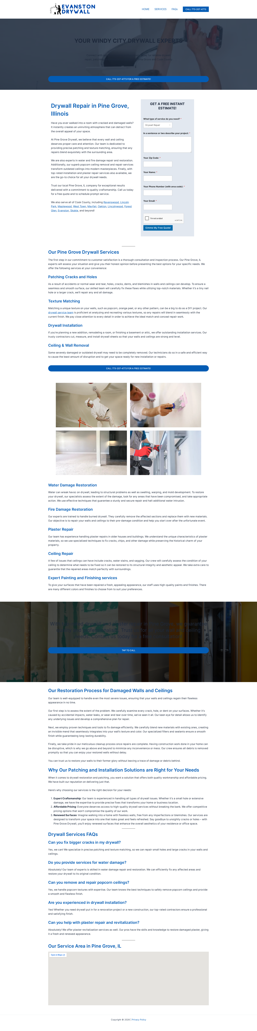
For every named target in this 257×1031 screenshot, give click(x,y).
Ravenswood (111, 202)
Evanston (63, 210)
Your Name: (150, 172)
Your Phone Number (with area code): (164, 186)
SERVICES (160, 9)
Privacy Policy (139, 1019)
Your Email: (150, 201)
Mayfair (92, 206)
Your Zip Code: (152, 158)
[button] (196, 9)
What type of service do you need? (162, 119)
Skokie (74, 210)
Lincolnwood (115, 206)
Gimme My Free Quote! (158, 227)
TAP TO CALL (128, 650)
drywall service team (60, 312)
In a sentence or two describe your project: (166, 133)
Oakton (102, 206)
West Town (79, 206)
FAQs (175, 9)
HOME (145, 9)
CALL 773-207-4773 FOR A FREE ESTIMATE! (128, 79)
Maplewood (65, 206)
